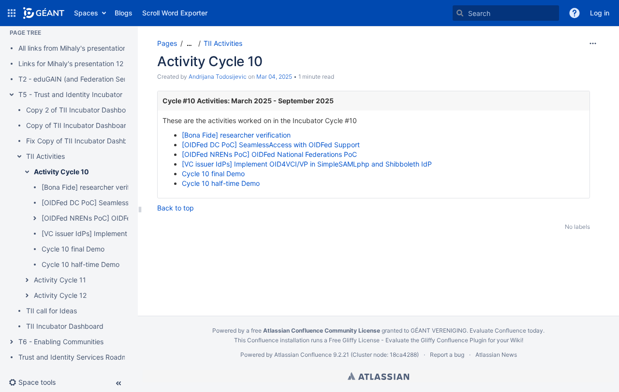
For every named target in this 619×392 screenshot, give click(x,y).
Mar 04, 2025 (274, 76)
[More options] (593, 43)
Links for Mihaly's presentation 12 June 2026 (88, 63)
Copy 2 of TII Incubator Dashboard (81, 110)
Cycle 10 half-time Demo (80, 264)
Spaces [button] (86, 13)
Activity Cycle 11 (60, 280)
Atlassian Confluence (303, 354)
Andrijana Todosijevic (218, 76)
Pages (167, 43)
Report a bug (447, 354)
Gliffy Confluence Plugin (453, 340)
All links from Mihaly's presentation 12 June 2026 (95, 48)
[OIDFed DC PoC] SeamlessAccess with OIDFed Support (271, 144)
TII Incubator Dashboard (64, 326)
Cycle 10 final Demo (73, 249)
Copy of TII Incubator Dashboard (78, 125)
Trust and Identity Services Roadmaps (78, 357)
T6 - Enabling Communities (60, 341)
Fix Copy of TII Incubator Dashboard (84, 141)
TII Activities (45, 156)
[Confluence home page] (43, 13)
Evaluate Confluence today (506, 330)
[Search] (460, 13)
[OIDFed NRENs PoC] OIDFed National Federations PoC (269, 154)
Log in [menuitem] (599, 13)
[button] (11, 13)
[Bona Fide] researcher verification (96, 187)
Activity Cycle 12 (60, 295)
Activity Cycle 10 (61, 172)
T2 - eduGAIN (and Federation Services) (81, 79)
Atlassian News (496, 354)
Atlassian (378, 376)
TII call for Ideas (51, 311)
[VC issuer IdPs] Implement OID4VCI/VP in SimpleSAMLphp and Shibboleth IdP (307, 164)
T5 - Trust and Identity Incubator (70, 94)
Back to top (175, 208)
